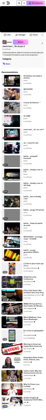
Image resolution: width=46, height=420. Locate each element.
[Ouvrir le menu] (4, 3)
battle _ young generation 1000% (31, 251)
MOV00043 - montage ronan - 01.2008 (33, 238)
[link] (7, 42)
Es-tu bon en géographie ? (34, 332)
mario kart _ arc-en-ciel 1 (34, 130)
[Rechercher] (19, 3)
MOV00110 (28, 89)
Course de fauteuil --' (32, 103)
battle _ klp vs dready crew (32, 198)
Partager (21, 35)
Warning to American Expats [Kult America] (33, 345)
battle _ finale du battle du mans (33, 224)
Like (9, 35)
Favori (35, 35)
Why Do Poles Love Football (31, 385)
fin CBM (27, 116)
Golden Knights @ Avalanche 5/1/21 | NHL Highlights (33, 399)
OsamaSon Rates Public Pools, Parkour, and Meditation (33, 359)
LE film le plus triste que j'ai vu (34, 265)
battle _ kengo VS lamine (34, 210)
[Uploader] (24, 3)
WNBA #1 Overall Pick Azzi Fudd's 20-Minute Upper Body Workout (33, 305)
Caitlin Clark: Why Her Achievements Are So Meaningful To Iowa (33, 372)
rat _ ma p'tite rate (31, 143)
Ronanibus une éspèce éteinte (33, 77)
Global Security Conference (30, 278)
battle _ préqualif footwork (30, 157)
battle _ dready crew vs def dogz (33, 184)
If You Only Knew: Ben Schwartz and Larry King (34, 292)
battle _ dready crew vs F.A (33, 171)
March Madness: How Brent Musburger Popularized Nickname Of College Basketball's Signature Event (34, 318)
